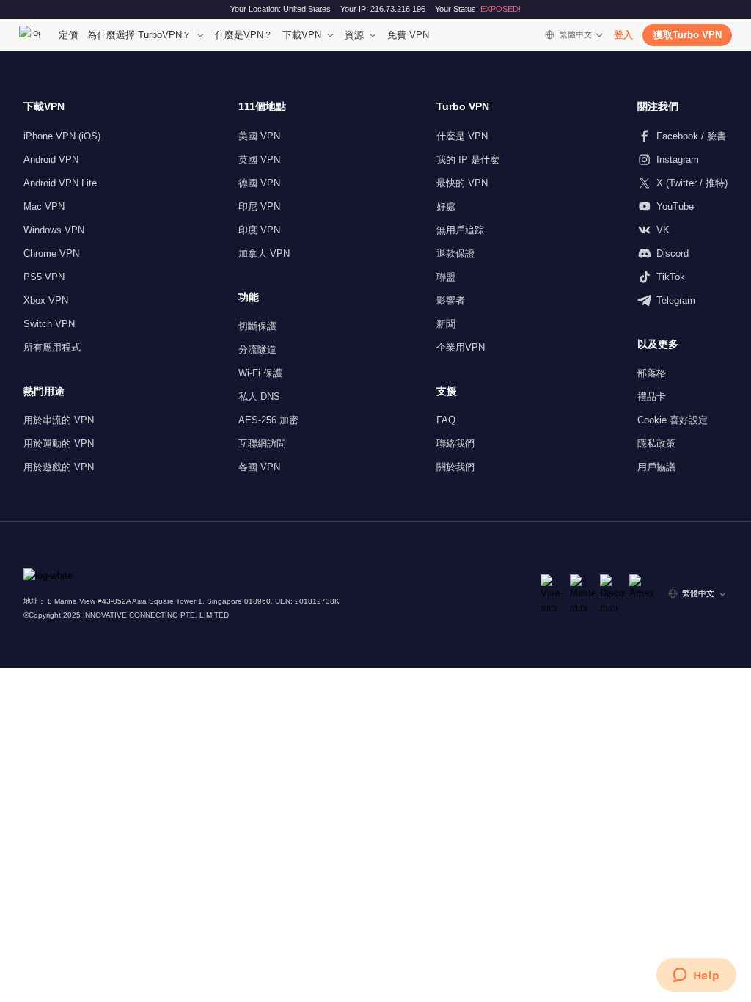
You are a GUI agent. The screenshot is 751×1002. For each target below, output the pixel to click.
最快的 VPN (462, 183)
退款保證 (455, 253)
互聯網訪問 (262, 443)
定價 (68, 34)
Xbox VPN (45, 300)
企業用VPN (460, 347)
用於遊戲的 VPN (58, 466)
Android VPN (50, 159)
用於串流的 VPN (58, 419)
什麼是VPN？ (244, 34)
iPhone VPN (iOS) (61, 136)
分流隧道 (257, 349)
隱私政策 (656, 443)
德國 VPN (259, 183)
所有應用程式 (52, 347)
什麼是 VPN (462, 136)
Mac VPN (44, 206)
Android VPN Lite (60, 183)
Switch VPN (49, 323)
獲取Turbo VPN (687, 34)
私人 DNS (259, 396)
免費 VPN (408, 34)
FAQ (445, 419)
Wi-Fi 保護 (260, 373)
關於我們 (455, 466)
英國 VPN (259, 159)
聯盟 (445, 276)
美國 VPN (259, 136)
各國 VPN (259, 466)
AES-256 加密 (268, 419)
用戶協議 (656, 466)
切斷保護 (257, 326)
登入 (623, 34)
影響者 (450, 300)
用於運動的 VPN (58, 443)
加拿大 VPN (264, 253)
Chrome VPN (51, 253)
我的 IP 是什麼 (467, 159)
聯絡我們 (455, 443)
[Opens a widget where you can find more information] (696, 976)
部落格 (651, 373)
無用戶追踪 (460, 229)
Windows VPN (53, 229)
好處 (445, 206)
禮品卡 (651, 396)
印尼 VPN (259, 206)
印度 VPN (259, 229)
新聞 (445, 323)
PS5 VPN (44, 276)
